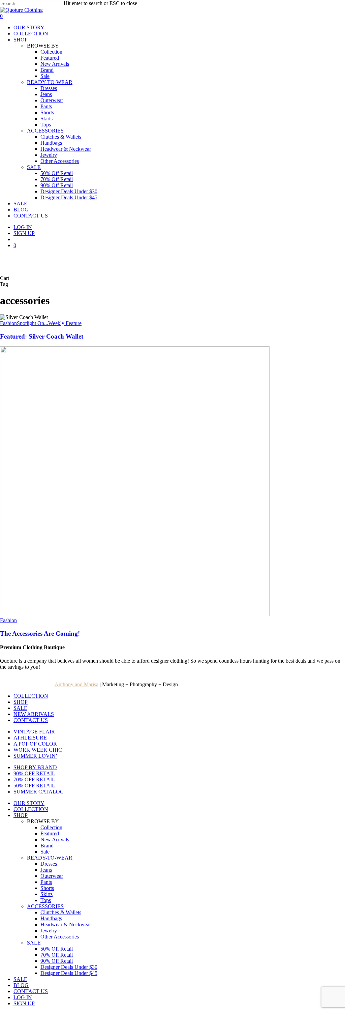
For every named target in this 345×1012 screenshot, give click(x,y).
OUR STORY (28, 803)
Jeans (46, 870)
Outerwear (51, 876)
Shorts (47, 888)
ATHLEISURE (30, 738)
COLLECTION (30, 696)
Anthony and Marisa (76, 684)
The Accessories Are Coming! (40, 633)
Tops (45, 900)
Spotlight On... (32, 323)
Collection (51, 827)
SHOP (20, 702)
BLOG (21, 985)
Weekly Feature (65, 323)
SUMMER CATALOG (38, 791)
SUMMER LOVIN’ (35, 756)
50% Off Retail (56, 949)
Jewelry (48, 930)
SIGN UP (24, 1003)
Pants (46, 882)
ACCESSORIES (45, 906)
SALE (20, 708)
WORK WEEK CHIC (37, 750)
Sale (45, 852)
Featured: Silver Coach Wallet (41, 336)
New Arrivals (54, 839)
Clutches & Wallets (60, 912)
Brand (47, 845)
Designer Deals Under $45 (68, 973)
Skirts (46, 894)
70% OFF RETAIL (34, 779)
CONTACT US (30, 720)
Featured (49, 833)
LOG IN (22, 997)
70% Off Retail (56, 955)
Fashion (8, 323)
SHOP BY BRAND (35, 767)
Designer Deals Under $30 (68, 967)
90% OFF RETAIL (34, 773)
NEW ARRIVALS (33, 714)
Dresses (48, 864)
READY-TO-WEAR (49, 858)
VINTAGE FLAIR (34, 731)
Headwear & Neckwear (65, 924)
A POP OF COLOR (35, 744)
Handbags (51, 918)
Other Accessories (59, 936)
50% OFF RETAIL (34, 785)
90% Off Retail (56, 961)
